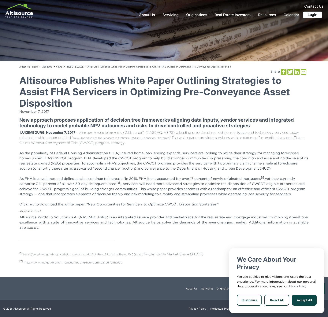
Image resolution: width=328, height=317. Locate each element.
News (59, 66)
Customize (249, 300)
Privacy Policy (297, 286)
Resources (267, 15)
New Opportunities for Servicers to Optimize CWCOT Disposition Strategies (121, 137)
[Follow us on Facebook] (5, 288)
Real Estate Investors (233, 15)
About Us (147, 15)
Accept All (304, 300)
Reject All (277, 300)
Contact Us (313, 6)
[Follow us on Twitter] (9, 288)
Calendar (291, 15)
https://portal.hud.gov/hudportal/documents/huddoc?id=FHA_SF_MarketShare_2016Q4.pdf (82, 254)
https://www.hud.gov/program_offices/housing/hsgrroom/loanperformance (73, 262)
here (31, 204)
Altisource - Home (29, 66)
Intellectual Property (222, 308)
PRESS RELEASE (75, 66)
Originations (196, 15)
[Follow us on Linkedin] (12, 288)
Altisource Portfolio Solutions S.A (100, 132)
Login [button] (312, 15)
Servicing (170, 15)
